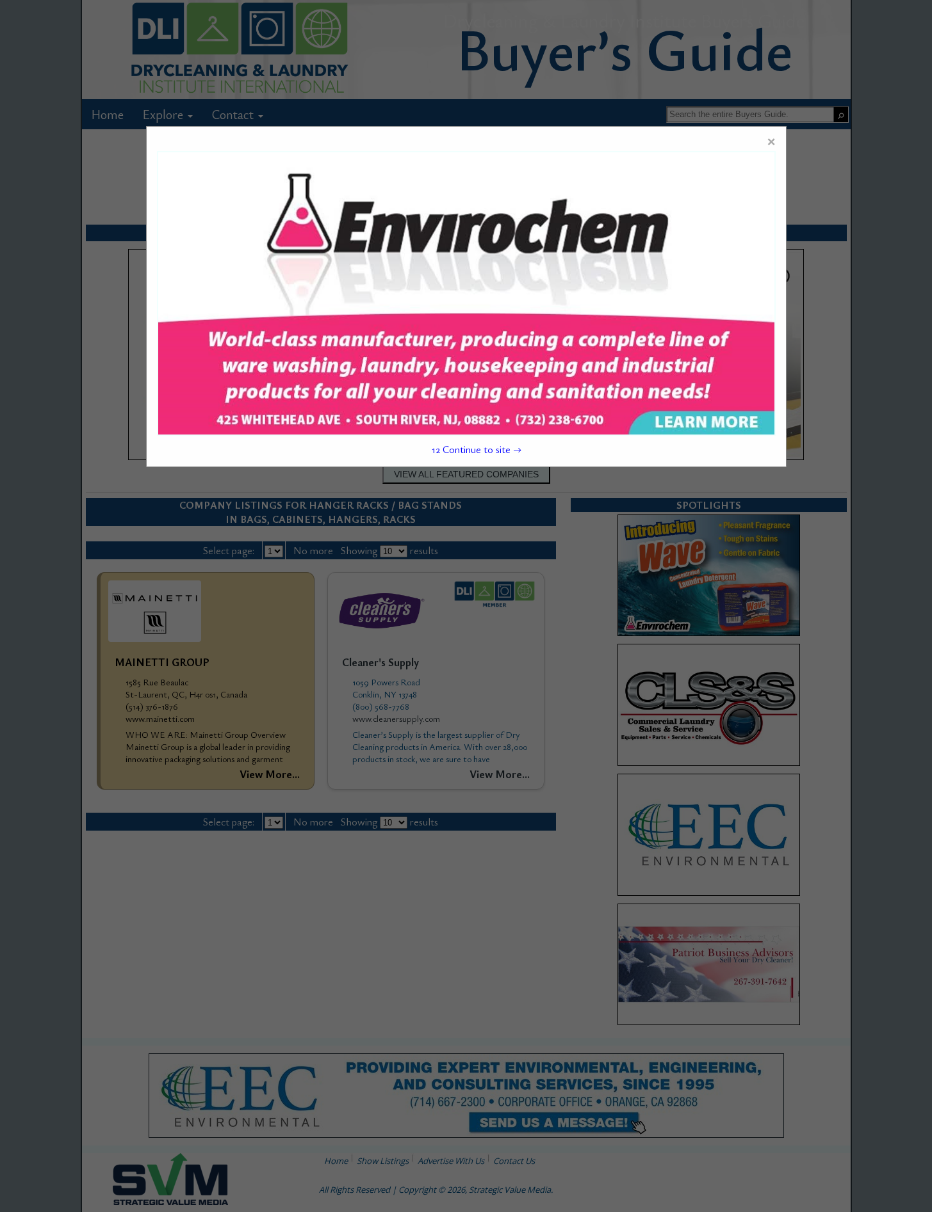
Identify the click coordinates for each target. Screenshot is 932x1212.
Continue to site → (476, 449)
